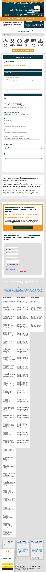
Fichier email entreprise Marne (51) (22, 375)
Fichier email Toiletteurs (6, 523)
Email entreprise (7, 290)
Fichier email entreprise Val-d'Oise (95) (23, 447)
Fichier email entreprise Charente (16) (22, 323)
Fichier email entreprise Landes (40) (22, 357)
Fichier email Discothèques (7, 402)
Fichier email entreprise (14, 290)
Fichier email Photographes (7, 491)
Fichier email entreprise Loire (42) (22, 360)
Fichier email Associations (7, 336)
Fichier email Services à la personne (8, 518)
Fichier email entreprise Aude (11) (22, 316)
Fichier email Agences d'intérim (7, 303)
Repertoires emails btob (37, 558)
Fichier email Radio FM (6, 508)
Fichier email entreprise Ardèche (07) (22, 311)
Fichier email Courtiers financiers (8, 393)
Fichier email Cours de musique (8, 391)
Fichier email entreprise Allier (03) (22, 303)
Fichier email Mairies (6, 459)
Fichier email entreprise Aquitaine (36, 302)
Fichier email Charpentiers (7, 373)
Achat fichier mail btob (23, 547)
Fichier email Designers (6, 400)
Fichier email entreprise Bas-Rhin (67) (22, 401)
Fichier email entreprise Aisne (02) (22, 302)
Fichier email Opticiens (6, 481)
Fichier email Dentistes (6, 399)
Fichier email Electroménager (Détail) (8, 407)
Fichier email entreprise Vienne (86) (22, 431)
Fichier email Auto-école (6, 343)
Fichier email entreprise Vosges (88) (22, 434)
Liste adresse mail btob (23, 549)
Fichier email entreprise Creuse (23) (22, 333)
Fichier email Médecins (6, 468)
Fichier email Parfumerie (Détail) (8, 485)
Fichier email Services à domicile (8, 517)
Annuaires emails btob (37, 556)
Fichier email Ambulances (7, 323)
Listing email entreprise (9, 548)
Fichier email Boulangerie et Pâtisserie (9, 359)
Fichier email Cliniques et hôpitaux (8, 376)
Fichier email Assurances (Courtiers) (8, 340)
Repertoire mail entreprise (23, 553)
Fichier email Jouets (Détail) (7, 448)
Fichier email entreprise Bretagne (36, 308)
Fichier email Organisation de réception (9, 482)
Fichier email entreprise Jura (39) (22, 356)
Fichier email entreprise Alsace (35, 301)
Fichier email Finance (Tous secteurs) (8, 425)
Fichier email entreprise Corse (35, 311)
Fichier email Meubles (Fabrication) (8, 472)
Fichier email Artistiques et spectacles (8, 335)
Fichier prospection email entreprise (9, 291)
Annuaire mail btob (23, 552)
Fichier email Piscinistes (6, 494)
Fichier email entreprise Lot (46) (22, 367)
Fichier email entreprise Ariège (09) (22, 314)
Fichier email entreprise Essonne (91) (22, 439)
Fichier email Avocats (6, 351)
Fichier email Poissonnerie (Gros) (8, 500)
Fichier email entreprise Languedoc (36, 317)
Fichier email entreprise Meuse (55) (22, 382)
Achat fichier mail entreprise (23, 542)
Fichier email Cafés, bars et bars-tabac (9, 365)
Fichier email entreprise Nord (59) (22, 386)
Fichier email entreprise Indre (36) (22, 351)
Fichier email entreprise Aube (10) (22, 315)
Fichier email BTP (5, 360)
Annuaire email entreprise (18, 289)
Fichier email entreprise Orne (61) (22, 389)
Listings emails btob (37, 553)
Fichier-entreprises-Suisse (21, 3)
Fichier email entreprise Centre (35, 309)
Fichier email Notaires (6, 477)
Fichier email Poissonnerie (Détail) (8, 499)
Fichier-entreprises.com (6, 2)
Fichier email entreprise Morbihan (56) (22, 383)
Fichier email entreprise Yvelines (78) (22, 419)
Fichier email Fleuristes (6, 426)
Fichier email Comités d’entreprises (8, 377)
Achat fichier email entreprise (8, 289)
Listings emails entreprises (37, 549)
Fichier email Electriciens (6, 406)
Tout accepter (7, 564)
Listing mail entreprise (23, 545)
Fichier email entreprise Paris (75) (22, 414)
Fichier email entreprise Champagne (36, 310)
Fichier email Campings (6, 366)
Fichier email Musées (6, 475)
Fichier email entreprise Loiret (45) (22, 366)
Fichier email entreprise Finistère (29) (22, 341)
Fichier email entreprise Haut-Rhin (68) (23, 402)
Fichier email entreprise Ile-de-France (36, 316)
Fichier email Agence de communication (9, 301)
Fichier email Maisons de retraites (8, 460)
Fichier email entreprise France (36, 290)
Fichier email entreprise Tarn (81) (22, 424)
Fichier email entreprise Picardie (36, 325)
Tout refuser (7, 566)
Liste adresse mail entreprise (23, 544)
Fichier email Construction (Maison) (8, 385)
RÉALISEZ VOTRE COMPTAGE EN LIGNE (23, 50)
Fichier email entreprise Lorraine (36, 319)
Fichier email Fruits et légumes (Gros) (8, 427)
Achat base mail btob (23, 548)
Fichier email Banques (6, 352)
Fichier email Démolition (6, 398)
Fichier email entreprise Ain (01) (22, 301)
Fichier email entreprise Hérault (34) (22, 348)
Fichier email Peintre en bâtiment (8, 489)
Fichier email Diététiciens (6, 401)
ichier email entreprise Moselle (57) (22, 384)
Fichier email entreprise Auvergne (36, 303)
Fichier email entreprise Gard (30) (22, 342)
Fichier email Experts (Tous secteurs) (8, 424)
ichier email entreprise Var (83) (22, 427)
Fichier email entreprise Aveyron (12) (22, 317)
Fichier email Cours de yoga (7, 392)
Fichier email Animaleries (6, 324)
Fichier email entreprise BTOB (24, 290)
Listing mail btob (23, 550)
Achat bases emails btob (37, 551)
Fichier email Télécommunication (8, 522)
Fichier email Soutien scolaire (7, 519)
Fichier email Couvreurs (6, 394)
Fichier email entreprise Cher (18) (22, 326)
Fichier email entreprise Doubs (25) (22, 335)
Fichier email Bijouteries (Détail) (8, 356)
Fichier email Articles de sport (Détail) (8, 331)
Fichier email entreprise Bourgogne (36, 307)
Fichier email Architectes (6, 327)
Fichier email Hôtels (6, 433)
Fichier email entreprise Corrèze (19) (22, 327)
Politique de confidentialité (28, 565)
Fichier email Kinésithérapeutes (7, 449)
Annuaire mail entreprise (23, 551)
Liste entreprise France (33, 291)
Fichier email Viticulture (6, 534)
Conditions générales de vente (18, 565)
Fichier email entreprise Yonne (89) (22, 435)
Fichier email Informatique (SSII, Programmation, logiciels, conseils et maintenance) (8, 442)
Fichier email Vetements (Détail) (8, 526)
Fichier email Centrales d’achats (8, 368)
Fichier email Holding (6, 432)
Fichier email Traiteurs (6, 524)
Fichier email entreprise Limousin (36, 318)
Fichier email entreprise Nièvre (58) (22, 385)
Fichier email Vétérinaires (7, 530)
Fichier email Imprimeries (6, 439)
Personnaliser (7, 569)
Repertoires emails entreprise (37, 557)
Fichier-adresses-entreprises (14, 2)
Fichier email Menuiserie (6, 469)
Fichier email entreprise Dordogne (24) (23, 334)
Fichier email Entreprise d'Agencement (9, 414)
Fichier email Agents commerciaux (8, 306)
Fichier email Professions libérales (8, 506)
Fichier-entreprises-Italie (28, 3)
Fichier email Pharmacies (7, 490)
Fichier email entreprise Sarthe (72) (22, 409)
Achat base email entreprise (9, 544)
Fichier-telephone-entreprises (23, 2)
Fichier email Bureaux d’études (7, 361)
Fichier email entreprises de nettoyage (8, 476)
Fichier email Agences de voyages (8, 302)
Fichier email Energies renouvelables (8, 410)
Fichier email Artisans (6, 334)
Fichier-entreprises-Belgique (33, 2)
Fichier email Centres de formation (8, 369)
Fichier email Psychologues (7, 507)
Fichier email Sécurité (6, 516)
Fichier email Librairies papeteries (8, 452)
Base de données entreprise (29, 289)
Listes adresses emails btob (37, 552)
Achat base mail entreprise (23, 543)
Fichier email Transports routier (7, 525)
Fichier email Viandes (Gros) (7, 531)
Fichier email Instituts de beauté (7, 444)
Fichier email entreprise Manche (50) (22, 374)
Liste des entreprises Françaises (22, 291)
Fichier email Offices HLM (7, 480)
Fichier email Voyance (6, 535)
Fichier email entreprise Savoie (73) (22, 410)
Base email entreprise (38, 289)
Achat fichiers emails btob (37, 550)
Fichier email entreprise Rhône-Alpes (36, 331)
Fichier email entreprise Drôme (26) (22, 336)
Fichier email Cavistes (6, 367)
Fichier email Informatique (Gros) (8, 440)
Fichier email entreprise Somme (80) (22, 423)
